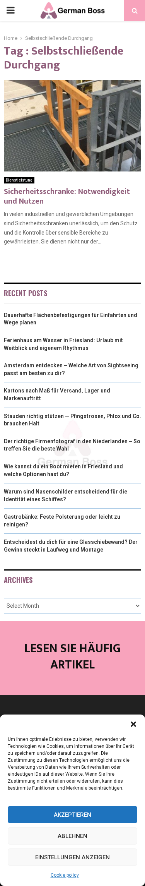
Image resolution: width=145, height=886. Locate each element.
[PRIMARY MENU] (10, 10)
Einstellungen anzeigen (72, 857)
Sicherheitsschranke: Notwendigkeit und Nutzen (67, 196)
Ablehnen (72, 836)
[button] (133, 724)
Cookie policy (65, 875)
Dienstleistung (19, 180)
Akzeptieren (72, 814)
